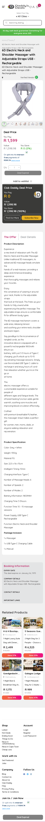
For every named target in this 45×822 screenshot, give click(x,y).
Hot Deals (6, 733)
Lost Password (30, 736)
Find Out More (12, 218)
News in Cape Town (10, 746)
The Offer (10, 237)
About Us (6, 780)
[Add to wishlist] (30, 181)
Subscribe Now (31, 218)
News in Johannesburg (8, 743)
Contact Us (7, 777)
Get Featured (8, 760)
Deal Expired (23, 173)
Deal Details (28, 237)
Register (27, 733)
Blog (4, 774)
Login (26, 730)
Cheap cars (7, 749)
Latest (4, 730)
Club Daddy (7, 783)
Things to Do (7, 739)
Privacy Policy (8, 789)
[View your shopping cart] (37, 7)
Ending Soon (7, 736)
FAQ (4, 786)
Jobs (4, 763)
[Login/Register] (33, 7)
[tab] (11, 237)
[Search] (6, 22)
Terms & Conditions (10, 792)
